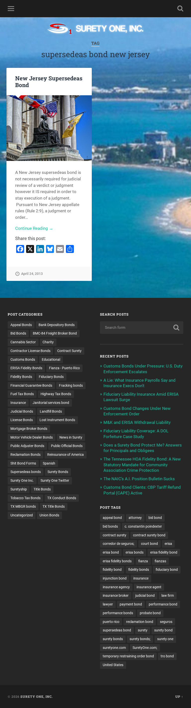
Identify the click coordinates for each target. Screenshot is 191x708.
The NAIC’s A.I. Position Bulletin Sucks (139, 478)
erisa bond (111, 552)
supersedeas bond (117, 630)
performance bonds (118, 613)
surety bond (163, 630)
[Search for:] (142, 327)
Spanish (49, 463)
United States (113, 665)
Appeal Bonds (21, 325)
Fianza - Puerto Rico (64, 368)
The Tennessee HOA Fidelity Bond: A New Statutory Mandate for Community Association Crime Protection (142, 464)
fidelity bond (112, 570)
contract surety (114, 535)
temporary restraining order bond (128, 656)
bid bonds (110, 526)
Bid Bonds (18, 333)
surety (142, 630)
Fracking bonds (71, 385)
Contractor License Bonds (30, 351)
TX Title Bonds (54, 506)
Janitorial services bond (51, 403)
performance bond (163, 604)
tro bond (167, 656)
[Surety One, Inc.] (96, 29)
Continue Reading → (34, 228)
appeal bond (112, 518)
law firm (167, 595)
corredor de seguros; (118, 544)
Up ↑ (179, 697)
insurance (140, 578)
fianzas (160, 561)
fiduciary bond (167, 570)
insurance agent (149, 587)
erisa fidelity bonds (117, 561)
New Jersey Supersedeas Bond (48, 81)
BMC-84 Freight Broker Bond (55, 333)
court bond (149, 544)
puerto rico (111, 622)
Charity (48, 342)
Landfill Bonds (51, 411)
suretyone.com (114, 648)
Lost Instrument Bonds (57, 420)
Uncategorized (21, 515)
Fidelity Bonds (21, 377)
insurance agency (116, 587)
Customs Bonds (22, 359)
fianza (143, 561)
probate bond (150, 613)
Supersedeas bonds (25, 472)
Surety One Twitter (55, 480)
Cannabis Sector (23, 342)
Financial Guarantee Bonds (31, 385)
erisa (168, 544)
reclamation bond (139, 622)
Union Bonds (49, 515)
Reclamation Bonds (25, 455)
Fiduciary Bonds (51, 377)
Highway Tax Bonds (56, 394)
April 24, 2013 (32, 274)
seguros (166, 622)
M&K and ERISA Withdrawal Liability (137, 422)
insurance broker (116, 595)
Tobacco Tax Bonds (25, 498)
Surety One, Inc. (36, 697)
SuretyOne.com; (145, 648)
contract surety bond (149, 535)
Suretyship (18, 489)
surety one (165, 639)
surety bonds (113, 639)
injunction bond (115, 578)
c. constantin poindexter (143, 526)
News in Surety (70, 437)
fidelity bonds (138, 570)
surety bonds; (140, 639)
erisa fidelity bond (163, 552)
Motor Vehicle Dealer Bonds (31, 437)
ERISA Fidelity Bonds (26, 368)
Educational (51, 359)
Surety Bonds (58, 472)
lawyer (108, 604)
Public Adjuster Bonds (27, 446)
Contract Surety (69, 351)
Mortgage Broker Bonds (28, 429)
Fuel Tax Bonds (22, 394)
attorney (135, 518)
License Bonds (21, 420)
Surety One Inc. (22, 480)
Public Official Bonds (67, 446)
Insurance (18, 403)
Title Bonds (42, 489)
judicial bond (145, 595)
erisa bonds (134, 552)
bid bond (155, 518)
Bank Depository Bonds (57, 325)
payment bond (131, 604)
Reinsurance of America (65, 455)
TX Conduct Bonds (61, 498)
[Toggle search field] (180, 8)
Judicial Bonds (21, 411)
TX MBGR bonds (23, 506)
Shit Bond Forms (23, 463)
